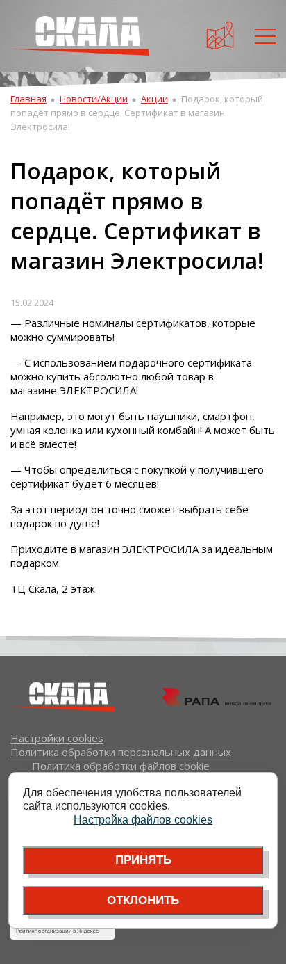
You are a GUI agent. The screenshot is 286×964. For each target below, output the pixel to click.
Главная (28, 99)
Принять (143, 860)
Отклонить (143, 900)
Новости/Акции (94, 99)
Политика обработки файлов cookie (121, 766)
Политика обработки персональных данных (120, 752)
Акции (154, 99)
